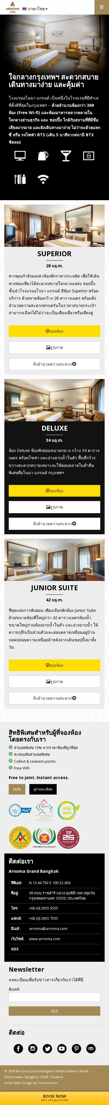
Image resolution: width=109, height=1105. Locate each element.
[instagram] (32, 1048)
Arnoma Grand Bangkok (35, 1071)
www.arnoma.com (44, 938)
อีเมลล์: (14, 989)
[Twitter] (47, 1048)
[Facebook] (18, 1048)
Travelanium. (48, 1082)
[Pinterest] (76, 1048)
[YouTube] (62, 1048)
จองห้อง (56, 331)
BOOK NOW (54, 1097)
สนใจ (17, 789)
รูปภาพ (56, 347)
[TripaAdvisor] (91, 1048)
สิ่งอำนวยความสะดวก (52, 364)
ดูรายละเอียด (43, 789)
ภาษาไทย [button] (36, 8)
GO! (54, 1011)
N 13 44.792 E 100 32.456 (49, 882)
